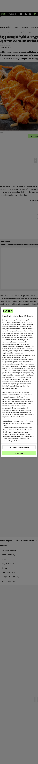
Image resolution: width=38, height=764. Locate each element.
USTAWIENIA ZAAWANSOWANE (19, 447)
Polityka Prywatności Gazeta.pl (12, 386)
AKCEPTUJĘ (19, 453)
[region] (19, 382)
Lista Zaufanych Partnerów (12, 441)
